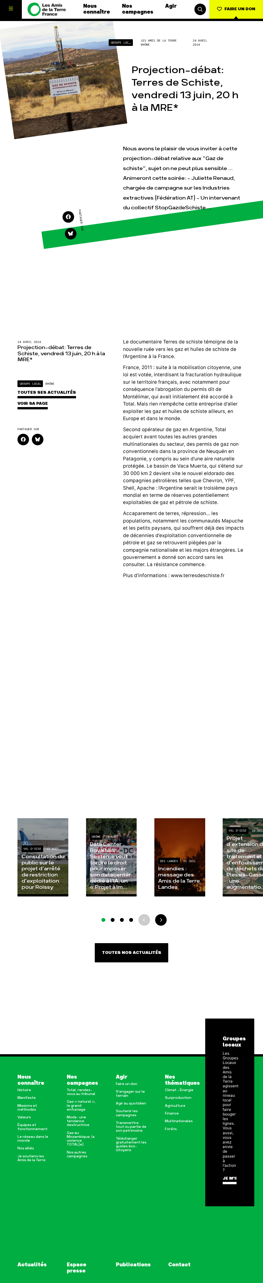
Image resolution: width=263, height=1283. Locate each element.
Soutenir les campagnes (127, 1113)
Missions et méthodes (27, 1108)
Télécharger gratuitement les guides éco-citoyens (131, 1144)
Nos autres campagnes (77, 1154)
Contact (179, 1265)
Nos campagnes (137, 9)
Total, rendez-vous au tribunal (81, 1092)
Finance (172, 1114)
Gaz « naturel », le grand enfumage (81, 1105)
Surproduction (178, 1098)
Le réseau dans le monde (32, 1139)
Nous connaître (96, 9)
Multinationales (179, 1121)
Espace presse (76, 1268)
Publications (133, 1265)
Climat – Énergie (179, 1090)
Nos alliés (25, 1148)
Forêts (171, 1129)
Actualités (32, 1265)
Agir (171, 6)
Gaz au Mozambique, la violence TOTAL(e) (81, 1139)
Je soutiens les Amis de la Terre (31, 1158)
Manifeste (26, 1098)
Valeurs (24, 1117)
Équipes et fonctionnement (32, 1127)
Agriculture (175, 1106)
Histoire (24, 1090)
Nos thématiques (180, 1080)
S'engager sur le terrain (130, 1094)
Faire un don (126, 1084)
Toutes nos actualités (131, 952)
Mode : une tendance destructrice (78, 1121)
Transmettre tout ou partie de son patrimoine (131, 1127)
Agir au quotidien (131, 1104)
